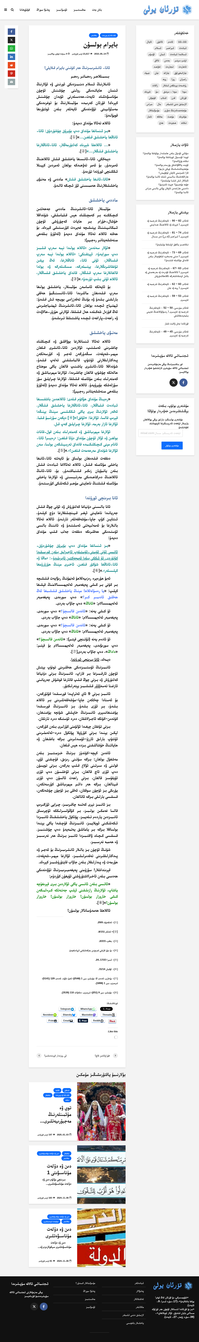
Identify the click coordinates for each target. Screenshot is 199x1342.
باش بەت (97, 9)
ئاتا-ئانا (182, 41)
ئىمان (162, 54)
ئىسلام (158, 48)
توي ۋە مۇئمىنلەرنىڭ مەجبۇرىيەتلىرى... (55, 1114)
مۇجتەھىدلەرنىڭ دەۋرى (175, 110)
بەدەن (167, 60)
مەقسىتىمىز (80, 9)
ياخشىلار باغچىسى (135, 1322)
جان (157, 72)
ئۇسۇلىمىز (61, 9)
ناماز (149, 116)
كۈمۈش (152, 97)
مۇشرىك (183, 116)
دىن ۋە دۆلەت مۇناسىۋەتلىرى (49, 1153)
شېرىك (147, 91)
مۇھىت (171, 116)
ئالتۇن (160, 41)
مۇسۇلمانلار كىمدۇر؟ (85, 1283)
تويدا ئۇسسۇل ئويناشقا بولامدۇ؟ (173, 157)
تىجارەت (170, 66)
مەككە (159, 116)
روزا (173, 79)
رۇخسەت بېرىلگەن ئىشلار (175, 85)
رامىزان (183, 79)
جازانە (166, 72)
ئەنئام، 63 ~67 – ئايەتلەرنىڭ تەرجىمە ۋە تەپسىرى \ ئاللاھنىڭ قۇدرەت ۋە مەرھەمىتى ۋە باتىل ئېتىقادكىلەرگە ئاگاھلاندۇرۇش (167, 272)
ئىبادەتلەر (139, 1283)
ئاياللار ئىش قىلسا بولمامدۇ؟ (175, 180)
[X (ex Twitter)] (173, 382)
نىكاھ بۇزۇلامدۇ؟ (180, 161)
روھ (164, 79)
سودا (184, 91)
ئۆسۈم (152, 54)
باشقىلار (47, 1095)
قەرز (173, 97)
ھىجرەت (172, 122)
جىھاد (147, 72)
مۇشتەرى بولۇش (172, 445)
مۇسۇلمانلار (153, 110)
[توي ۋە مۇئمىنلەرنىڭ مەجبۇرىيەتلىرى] (101, 1111)
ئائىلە (57, 1090)
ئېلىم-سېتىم (181, 60)
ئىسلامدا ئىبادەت (178, 54)
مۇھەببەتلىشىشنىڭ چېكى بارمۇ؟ (173, 168)
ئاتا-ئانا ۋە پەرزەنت (109, 35)
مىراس (149, 104)
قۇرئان (183, 97)
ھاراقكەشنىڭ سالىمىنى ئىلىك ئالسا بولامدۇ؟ (167, 176)
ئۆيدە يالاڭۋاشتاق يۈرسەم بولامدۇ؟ (172, 164)
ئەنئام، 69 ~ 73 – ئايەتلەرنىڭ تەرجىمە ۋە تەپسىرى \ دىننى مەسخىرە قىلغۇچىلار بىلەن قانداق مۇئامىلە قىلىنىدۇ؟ (168, 256)
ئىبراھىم (170, 48)
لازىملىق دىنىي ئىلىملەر (133, 1314)
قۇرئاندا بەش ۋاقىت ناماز (177, 323)
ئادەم (170, 41)
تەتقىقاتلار (139, 1298)
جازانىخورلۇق (180, 72)
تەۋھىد (157, 66)
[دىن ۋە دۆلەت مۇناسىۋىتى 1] (101, 1174)
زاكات (155, 85)
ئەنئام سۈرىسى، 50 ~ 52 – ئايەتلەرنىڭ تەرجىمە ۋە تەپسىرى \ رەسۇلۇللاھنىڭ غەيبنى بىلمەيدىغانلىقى (168, 311)
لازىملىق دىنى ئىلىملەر (176, 104)
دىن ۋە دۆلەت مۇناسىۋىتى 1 (59, 1169)
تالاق (156, 60)
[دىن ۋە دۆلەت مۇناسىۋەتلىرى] (101, 1237)
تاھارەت (183, 66)
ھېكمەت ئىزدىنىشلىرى (51, 1221)
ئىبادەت (183, 48)
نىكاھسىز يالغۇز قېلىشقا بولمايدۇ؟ (172, 244)
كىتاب (163, 97)
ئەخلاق (67, 1090)
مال (159, 104)
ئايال (149, 41)
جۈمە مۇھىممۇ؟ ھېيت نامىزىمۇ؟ (173, 184)
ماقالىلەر (94, 35)
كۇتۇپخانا (25, 9)
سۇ (157, 91)
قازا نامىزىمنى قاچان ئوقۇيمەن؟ (174, 172)
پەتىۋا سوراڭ (43, 9)
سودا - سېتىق (170, 91)
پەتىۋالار (140, 1290)
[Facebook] (183, 382)
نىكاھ (67, 1100)
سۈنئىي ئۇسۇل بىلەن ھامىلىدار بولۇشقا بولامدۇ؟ (166, 153)
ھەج (161, 122)
